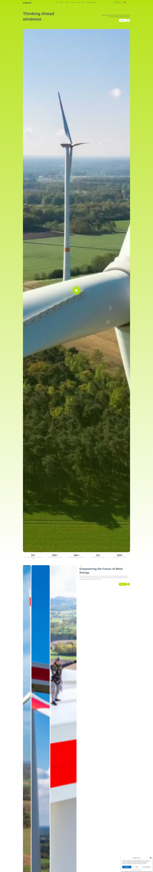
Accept (126, 867)
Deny (137, 867)
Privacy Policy (139, 869)
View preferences (146, 867)
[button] (150, 858)
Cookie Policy (133, 869)
